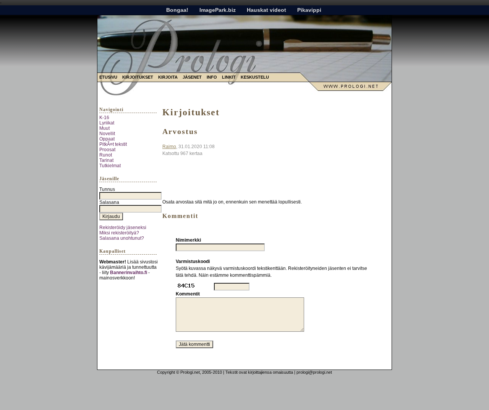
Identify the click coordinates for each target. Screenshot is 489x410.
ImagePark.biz (217, 10)
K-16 (104, 117)
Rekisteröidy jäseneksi (122, 227)
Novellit (107, 133)
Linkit (229, 77)
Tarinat (106, 160)
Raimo (169, 146)
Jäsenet (192, 77)
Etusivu (108, 77)
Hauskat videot (266, 10)
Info (212, 77)
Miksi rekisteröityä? (119, 233)
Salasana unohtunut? (121, 238)
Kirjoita (168, 77)
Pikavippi (309, 10)
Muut (104, 128)
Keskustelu (255, 77)
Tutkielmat (110, 165)
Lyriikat (106, 123)
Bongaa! (177, 10)
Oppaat (107, 139)
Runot (105, 155)
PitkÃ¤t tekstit (113, 144)
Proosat (107, 149)
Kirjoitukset (137, 77)
